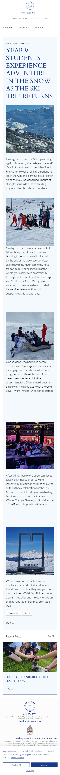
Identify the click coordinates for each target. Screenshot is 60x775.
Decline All (16, 765)
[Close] (55, 750)
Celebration (13, 613)
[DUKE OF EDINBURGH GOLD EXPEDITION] (30, 657)
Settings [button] (30, 770)
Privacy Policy (17, 757)
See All (51, 636)
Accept (44, 765)
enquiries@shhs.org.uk (29, 721)
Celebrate (23, 27)
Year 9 (27, 613)
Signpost (39, 27)
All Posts (7, 27)
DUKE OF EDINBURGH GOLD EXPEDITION (27, 679)
